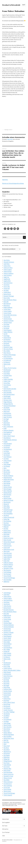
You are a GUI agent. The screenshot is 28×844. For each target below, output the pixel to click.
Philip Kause (7, 757)
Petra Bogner (7, 755)
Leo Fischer (6, 451)
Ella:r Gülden (7, 351)
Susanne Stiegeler (8, 566)
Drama (10, 129)
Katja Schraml (7, 434)
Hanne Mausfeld (7, 392)
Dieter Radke (7, 642)
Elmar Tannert (7, 353)
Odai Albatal (7, 750)
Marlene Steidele (8, 487)
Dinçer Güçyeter (8, 341)
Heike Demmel (7, 672)
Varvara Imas (7, 787)
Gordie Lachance (8, 668)
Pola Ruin (6, 528)
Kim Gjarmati (7, 706)
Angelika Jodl (7, 279)
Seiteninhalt (5, 819)
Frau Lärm (6, 377)
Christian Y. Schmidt (8, 320)
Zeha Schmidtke (7, 580)
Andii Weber (7, 264)
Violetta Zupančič (8, 795)
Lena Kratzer (7, 447)
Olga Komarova (7, 751)
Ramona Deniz (7, 530)
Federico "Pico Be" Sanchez (10, 368)
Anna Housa (6, 285)
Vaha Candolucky (8, 785)
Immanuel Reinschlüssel (9, 406)
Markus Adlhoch (8, 733)
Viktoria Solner (7, 791)
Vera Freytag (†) (7, 574)
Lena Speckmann (8, 449)
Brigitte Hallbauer (8, 307)
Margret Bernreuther (9, 479)
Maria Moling (7, 483)
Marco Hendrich (7, 727)
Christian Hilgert (8, 623)
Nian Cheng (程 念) (8, 513)
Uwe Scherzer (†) (8, 784)
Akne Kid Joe (7, 260)
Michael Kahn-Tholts (9, 738)
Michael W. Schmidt (8, 500)
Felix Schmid (7, 372)
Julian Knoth (7, 423)
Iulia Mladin (7, 407)
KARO (5, 428)
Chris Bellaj (6, 621)
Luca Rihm (6, 462)
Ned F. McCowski (8, 511)
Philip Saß (6, 527)
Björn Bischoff (7, 303)
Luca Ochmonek (7, 719)
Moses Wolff (7, 508)
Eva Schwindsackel (8, 358)
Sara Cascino (7, 767)
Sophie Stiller (7, 559)
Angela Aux (6, 277)
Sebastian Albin (7, 768)
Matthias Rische (7, 493)
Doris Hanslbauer (8, 647)
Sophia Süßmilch (8, 557)
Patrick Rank (7, 753)
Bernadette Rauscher (9, 610)
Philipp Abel (7, 759)
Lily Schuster (7, 455)
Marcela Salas (7, 472)
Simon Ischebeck (8, 555)
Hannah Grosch (7, 390)
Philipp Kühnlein (8, 761)
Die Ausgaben (6, 822)
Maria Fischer (7, 481)
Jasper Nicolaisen (8, 417)
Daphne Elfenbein (8, 332)
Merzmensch (7, 496)
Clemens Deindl (7, 634)
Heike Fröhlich (7, 398)
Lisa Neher (6, 459)
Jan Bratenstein (7, 413)
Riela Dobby (7, 534)
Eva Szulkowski (7, 360)
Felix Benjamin (7, 370)
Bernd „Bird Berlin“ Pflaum (10, 300)
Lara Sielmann (7, 708)
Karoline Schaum (8, 691)
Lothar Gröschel (7, 460)
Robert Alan (6, 536)
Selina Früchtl (7, 770)
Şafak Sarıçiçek (7, 544)
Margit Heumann (8, 477)
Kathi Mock (6, 697)
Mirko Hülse (7, 506)
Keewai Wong (7, 704)
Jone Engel (6, 419)
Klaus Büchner (7, 438)
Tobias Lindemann (8, 782)
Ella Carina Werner (8, 349)
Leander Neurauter (8, 710)
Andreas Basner (7, 596)
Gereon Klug (7, 383)
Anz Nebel (6, 290)
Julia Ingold (6, 685)
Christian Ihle (7, 317)
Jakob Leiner (7, 411)
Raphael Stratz (7, 532)
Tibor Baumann (7, 570)
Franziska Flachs (8, 375)
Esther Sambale (7, 653)
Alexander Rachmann (9, 262)
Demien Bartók (7, 337)
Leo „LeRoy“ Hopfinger (9, 712)
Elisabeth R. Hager (8, 347)
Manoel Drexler (7, 725)
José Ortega (6, 680)
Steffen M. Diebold (8, 563)
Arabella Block (7, 292)
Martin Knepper (7, 489)
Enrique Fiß (6, 651)
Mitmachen (5, 829)
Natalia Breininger (8, 510)
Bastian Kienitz (7, 294)
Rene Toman (7, 763)
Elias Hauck (6, 343)
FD (4, 366)
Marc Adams (7, 470)
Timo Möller (7, 780)
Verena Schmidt (7, 576)
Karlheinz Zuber (8, 689)
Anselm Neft (7, 288)
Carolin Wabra (7, 309)
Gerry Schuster (7, 385)
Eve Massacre (7, 362)
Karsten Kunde (7, 693)
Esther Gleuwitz (7, 356)
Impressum (5, 179)
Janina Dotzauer (7, 415)
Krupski (5, 441)
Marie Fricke (7, 731)
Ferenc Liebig (7, 666)
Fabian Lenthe (7, 364)
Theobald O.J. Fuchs (8, 568)
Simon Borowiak (8, 553)
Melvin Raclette (7, 494)
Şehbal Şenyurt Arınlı (9, 549)
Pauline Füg (6, 519)
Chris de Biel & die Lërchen (10, 315)
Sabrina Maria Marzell (9, 542)
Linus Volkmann (7, 457)
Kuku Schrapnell (8, 443)
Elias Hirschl (7, 345)
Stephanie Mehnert (8, 564)
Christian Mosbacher (9, 625)
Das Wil (5, 334)
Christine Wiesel (8, 322)
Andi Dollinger (7, 593)
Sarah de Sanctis (7, 546)
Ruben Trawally (7, 540)
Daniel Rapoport (8, 330)
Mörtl (5, 744)
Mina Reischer (7, 502)
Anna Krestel (7, 604)
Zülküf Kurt (6, 581)
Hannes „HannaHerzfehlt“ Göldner (12, 670)
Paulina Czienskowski (9, 517)
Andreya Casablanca (8, 273)
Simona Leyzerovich (8, 774)
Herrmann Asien (8, 400)
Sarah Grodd (7, 547)
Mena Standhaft (7, 736)
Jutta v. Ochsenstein (8, 426)
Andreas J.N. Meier (8, 268)
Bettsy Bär (6, 302)
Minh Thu (6, 740)
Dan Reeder (6, 328)
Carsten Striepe (7, 313)
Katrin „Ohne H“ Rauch (9, 436)
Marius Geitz (7, 485)
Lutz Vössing (7, 466)
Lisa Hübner (6, 715)
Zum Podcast (6, 832)
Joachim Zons (7, 678)
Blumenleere (7, 305)
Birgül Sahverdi (7, 615)
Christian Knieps (8, 319)
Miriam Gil (6, 504)
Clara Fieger (6, 324)
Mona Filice (6, 742)
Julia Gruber (6, 681)
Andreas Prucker (8, 271)
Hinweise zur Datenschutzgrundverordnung (13, 183)
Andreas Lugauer (8, 269)
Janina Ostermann (8, 676)
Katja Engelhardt (8, 432)
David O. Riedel (7, 638)
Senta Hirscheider (8, 772)
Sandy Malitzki (7, 765)
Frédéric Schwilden (8, 379)
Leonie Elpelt (7, 453)
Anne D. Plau (7, 286)
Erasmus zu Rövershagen (10, 355)
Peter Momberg (7, 521)
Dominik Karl (7, 646)
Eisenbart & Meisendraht (11, 5)
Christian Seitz (7, 630)
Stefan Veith (6, 561)
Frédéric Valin (7, 381)
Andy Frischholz (8, 275)
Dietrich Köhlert (8, 644)
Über (3, 835)
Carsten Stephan (8, 311)
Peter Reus (6, 523)
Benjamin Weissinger (9, 296)
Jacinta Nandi (7, 409)
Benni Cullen (7, 298)
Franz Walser (7, 373)
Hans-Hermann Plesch (9, 394)
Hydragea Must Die (8, 404)
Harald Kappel (7, 396)
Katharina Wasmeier (9, 430)
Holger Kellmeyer (8, 402)
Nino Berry (6, 515)
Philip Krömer (7, 525)
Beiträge (6, 129)
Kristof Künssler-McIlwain (10, 440)
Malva (5, 468)
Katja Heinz (6, 700)
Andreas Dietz (7, 266)
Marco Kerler (7, 474)
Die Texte (4, 825)
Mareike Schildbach (8, 476)
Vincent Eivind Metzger (9, 578)
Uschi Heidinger (7, 572)
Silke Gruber (7, 551)
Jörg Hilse (6, 421)
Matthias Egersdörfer (9, 734)
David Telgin (7, 336)
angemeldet (10, 139)
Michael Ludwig (7, 498)
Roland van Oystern (8, 538)
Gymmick (6, 387)
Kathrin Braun (7, 698)
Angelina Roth (7, 281)
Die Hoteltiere (7, 339)
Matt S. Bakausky (8, 491)
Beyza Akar (6, 613)
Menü (23, 5)
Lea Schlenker (7, 445)
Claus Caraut (7, 326)
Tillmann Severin (8, 778)
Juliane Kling (7, 424)
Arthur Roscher (7, 606)
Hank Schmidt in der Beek (10, 389)
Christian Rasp (7, 629)
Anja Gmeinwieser (8, 283)
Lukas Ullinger (7, 464)
